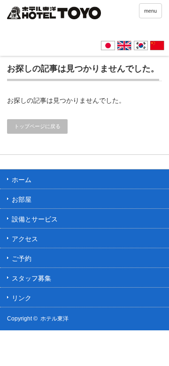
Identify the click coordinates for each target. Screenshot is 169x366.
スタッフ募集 (31, 278)
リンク (21, 298)
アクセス (25, 239)
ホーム (21, 179)
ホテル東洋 (54, 318)
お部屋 (21, 199)
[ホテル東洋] (54, 14)
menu (150, 11)
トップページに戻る (37, 126)
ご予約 (21, 258)
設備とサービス (35, 219)
